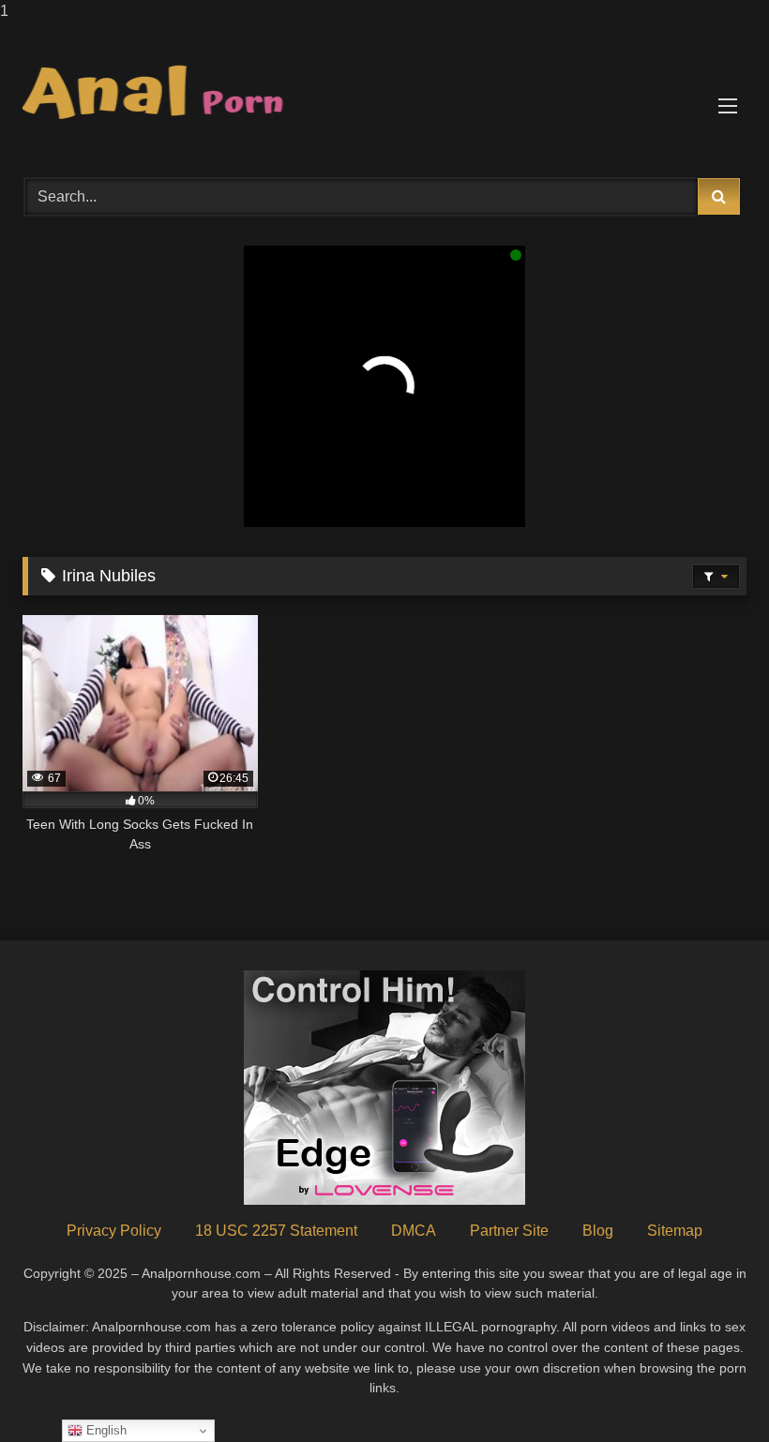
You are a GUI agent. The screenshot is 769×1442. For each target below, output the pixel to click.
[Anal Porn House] (384, 94)
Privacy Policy (114, 1231)
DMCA (413, 1231)
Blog (597, 1231)
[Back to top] (710, 1389)
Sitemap (674, 1231)
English (105, 1430)
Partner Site (509, 1231)
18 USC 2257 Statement (276, 1231)
